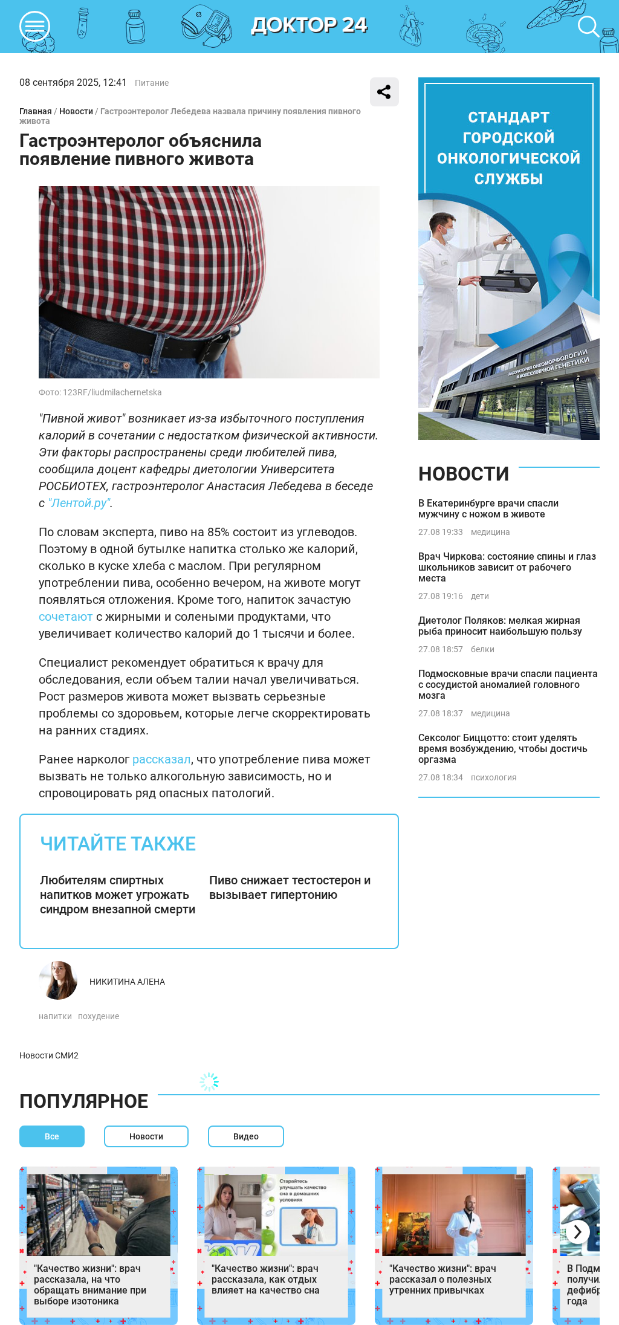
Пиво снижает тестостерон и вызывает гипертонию (290, 887)
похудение (98, 1016)
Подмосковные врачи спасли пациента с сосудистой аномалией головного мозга (508, 684)
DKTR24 (309, 26)
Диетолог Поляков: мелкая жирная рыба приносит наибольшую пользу (500, 626)
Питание (152, 83)
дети (480, 596)
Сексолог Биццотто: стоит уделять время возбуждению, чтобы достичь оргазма (503, 748)
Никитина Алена (127, 981)
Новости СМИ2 (49, 1055)
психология (494, 777)
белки (482, 649)
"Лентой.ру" (79, 503)
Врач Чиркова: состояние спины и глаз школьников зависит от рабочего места (507, 567)
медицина (490, 532)
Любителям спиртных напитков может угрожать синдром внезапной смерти (117, 894)
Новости (76, 111)
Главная (35, 111)
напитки (55, 1016)
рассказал (161, 759)
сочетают (66, 616)
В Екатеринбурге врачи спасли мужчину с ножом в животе (488, 508)
